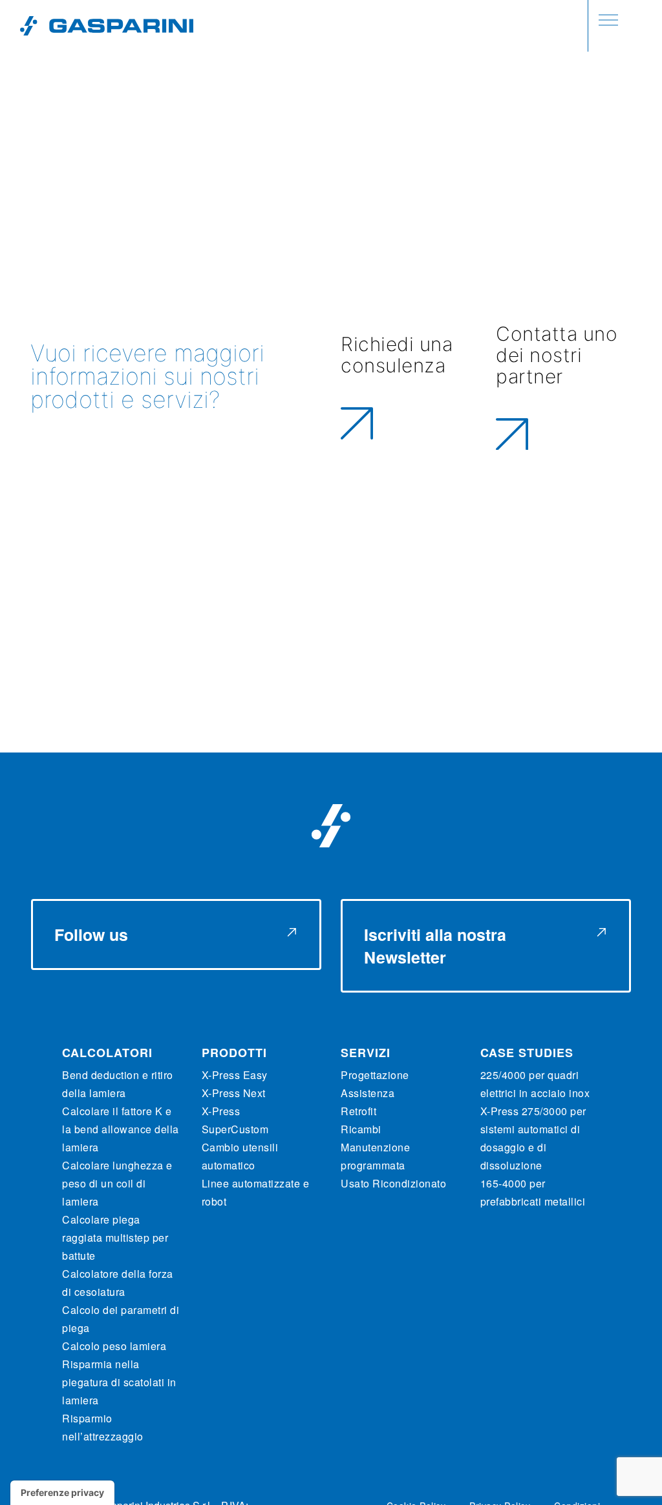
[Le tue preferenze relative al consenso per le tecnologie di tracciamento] (62, 1492)
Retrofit (358, 1111)
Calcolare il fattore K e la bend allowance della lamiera (120, 1129)
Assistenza (367, 1093)
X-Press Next (234, 1093)
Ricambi (361, 1129)
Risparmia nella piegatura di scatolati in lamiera (119, 1382)
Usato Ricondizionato (393, 1183)
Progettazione (375, 1074)
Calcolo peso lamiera (114, 1345)
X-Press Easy (235, 1074)
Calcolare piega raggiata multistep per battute (115, 1237)
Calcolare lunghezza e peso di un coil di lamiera (117, 1183)
